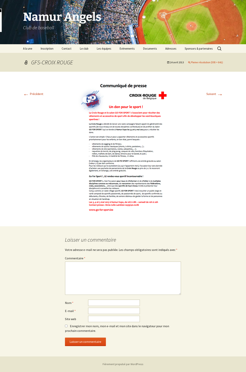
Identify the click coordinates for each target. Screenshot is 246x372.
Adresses (170, 48)
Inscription (47, 48)
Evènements (127, 48)
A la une (27, 48)
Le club (84, 48)
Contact (66, 48)
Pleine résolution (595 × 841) (207, 62)
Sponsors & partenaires (199, 48)
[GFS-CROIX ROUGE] (123, 149)
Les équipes (104, 48)
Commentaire (75, 258)
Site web (70, 319)
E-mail (70, 311)
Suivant (214, 94)
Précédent (33, 94)
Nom (69, 303)
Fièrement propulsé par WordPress (123, 364)
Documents (150, 48)
